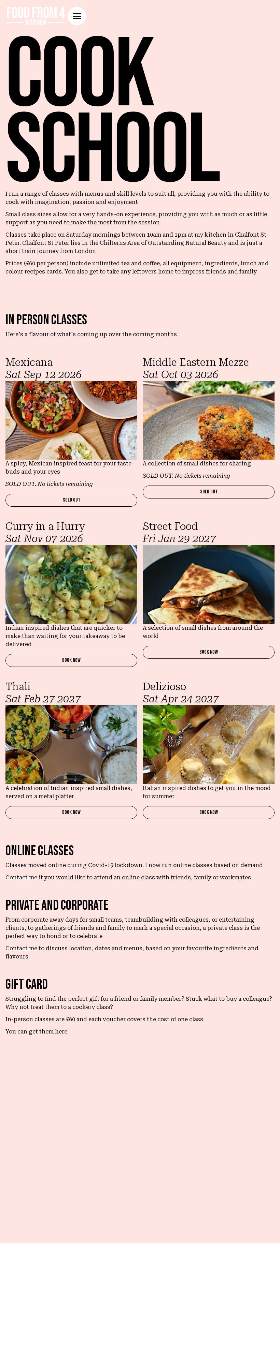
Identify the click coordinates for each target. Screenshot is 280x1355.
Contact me (21, 877)
